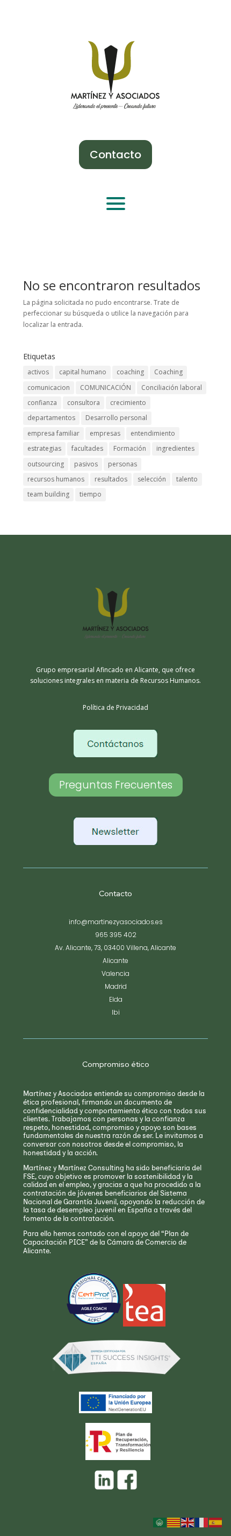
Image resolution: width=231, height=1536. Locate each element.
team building (48, 494)
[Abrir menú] (116, 203)
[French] (202, 1522)
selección (152, 479)
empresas (105, 433)
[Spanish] (216, 1522)
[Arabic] (160, 1522)
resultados (111, 479)
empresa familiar (53, 433)
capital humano (82, 371)
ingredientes (175, 448)
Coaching (168, 371)
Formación (129, 448)
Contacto (115, 154)
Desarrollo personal (116, 417)
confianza (42, 402)
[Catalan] (174, 1522)
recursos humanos (55, 479)
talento (187, 479)
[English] (188, 1522)
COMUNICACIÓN (105, 387)
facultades (87, 448)
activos (38, 371)
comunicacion (48, 387)
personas (122, 464)
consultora (83, 402)
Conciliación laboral (171, 387)
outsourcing (45, 464)
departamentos (51, 417)
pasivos (86, 464)
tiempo (91, 494)
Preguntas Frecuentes (115, 785)
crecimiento (128, 402)
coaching (130, 371)
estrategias (44, 448)
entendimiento (153, 433)
